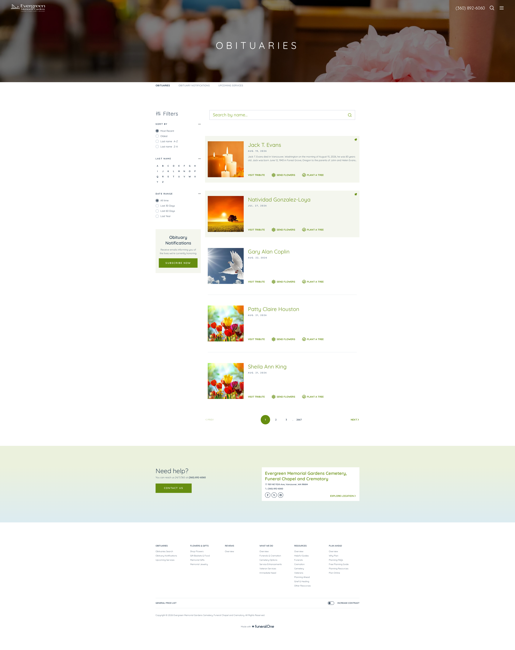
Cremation (299, 564)
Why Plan (333, 555)
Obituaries (162, 545)
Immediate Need (268, 572)
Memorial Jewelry (199, 564)
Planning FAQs (336, 560)
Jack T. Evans (264, 144)
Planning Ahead (302, 577)
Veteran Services (268, 568)
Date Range (164, 193)
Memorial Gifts (197, 560)
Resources (300, 545)
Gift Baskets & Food (200, 555)
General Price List (166, 603)
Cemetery (299, 568)
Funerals (298, 560)
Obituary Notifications (166, 555)
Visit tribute (256, 175)
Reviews (229, 545)
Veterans (298, 572)
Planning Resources (338, 568)
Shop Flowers (197, 551)
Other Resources (302, 585)
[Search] (350, 115)
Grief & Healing (301, 581)
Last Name (163, 158)
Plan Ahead (335, 545)
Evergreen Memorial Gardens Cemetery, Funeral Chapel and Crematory (306, 476)
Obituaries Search (164, 551)
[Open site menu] (501, 8)
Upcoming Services (165, 560)
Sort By (162, 124)
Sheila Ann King (267, 366)
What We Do (266, 545)
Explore (342, 495)
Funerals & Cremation (270, 555)
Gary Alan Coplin (269, 251)
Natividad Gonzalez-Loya (279, 199)
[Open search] (492, 8)
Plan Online (334, 572)
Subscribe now (178, 262)
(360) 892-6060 (470, 8)
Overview (229, 551)
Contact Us (173, 488)
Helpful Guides (301, 555)
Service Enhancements (271, 564)
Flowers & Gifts (199, 545)
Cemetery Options (268, 560)
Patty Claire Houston (273, 309)
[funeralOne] (264, 626)
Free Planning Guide (339, 564)
